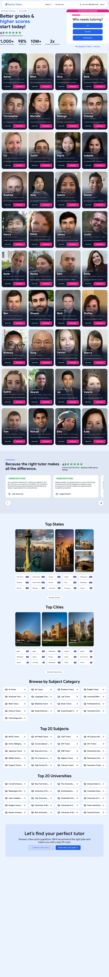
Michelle (35, 116)
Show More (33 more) (54, 597)
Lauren (61, 352)
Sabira (61, 195)
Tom (6, 431)
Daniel (88, 195)
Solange (62, 116)
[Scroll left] (8, 503)
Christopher (10, 116)
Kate (86, 431)
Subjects (48, 4)
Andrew (8, 195)
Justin (34, 155)
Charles (88, 116)
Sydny (7, 392)
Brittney (8, 352)
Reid (86, 76)
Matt (60, 313)
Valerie (88, 392)
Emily (87, 274)
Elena (33, 234)
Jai (59, 392)
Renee (34, 274)
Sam (59, 274)
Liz (5, 155)
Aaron (7, 76)
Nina (60, 76)
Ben (5, 313)
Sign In (102, 4)
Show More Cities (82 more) (54, 672)
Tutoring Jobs (59, 4)
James (61, 234)
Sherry (88, 352)
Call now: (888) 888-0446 (90, 4)
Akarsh (34, 392)
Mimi (33, 76)
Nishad (34, 431)
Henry (7, 234)
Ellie (59, 431)
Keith (6, 274)
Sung (33, 352)
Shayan (34, 313)
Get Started (19, 86)
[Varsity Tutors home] (13, 4)
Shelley (88, 313)
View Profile (8, 86)
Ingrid (60, 155)
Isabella (88, 155)
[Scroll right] (101, 503)
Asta (33, 195)
